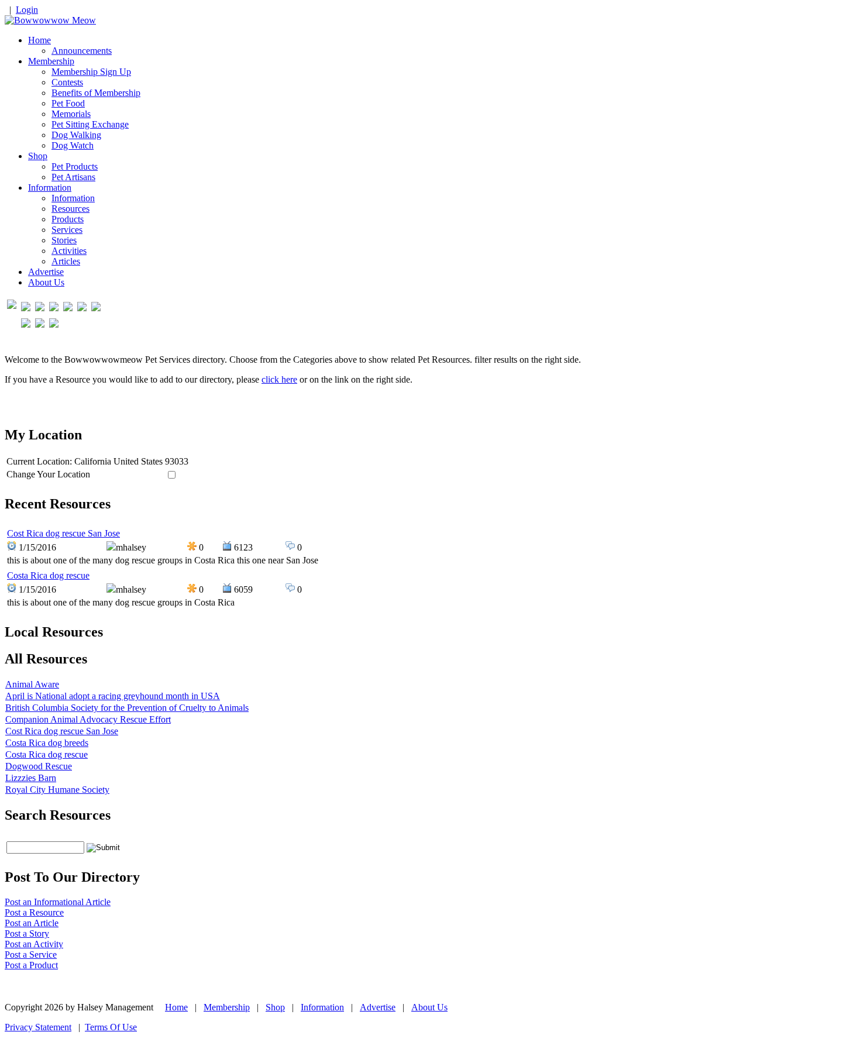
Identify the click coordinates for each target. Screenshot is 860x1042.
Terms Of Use (111, 1027)
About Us (46, 282)
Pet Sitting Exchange (90, 124)
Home (39, 40)
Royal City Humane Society (57, 790)
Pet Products (74, 166)
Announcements (81, 51)
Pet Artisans (73, 177)
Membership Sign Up (91, 72)
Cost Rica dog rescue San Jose (63, 533)
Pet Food (68, 103)
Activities (69, 251)
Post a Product (31, 965)
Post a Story (27, 933)
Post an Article (32, 923)
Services (66, 230)
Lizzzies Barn (30, 778)
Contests (67, 82)
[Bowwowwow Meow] (50, 20)
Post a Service (31, 955)
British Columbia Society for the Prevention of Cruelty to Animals (127, 708)
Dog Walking (76, 135)
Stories (64, 240)
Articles (65, 261)
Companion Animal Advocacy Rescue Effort (88, 719)
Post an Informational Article (58, 902)
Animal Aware (32, 684)
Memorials (71, 114)
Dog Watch (72, 145)
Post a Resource (34, 912)
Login (27, 10)
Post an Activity (34, 944)
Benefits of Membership (95, 93)
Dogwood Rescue (38, 766)
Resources (70, 209)
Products (67, 219)
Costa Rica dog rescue (48, 575)
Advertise (46, 272)
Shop (37, 156)
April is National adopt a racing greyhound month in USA (112, 696)
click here (279, 379)
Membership (51, 61)
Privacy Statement (38, 1027)
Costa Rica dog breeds (46, 743)
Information (49, 187)
